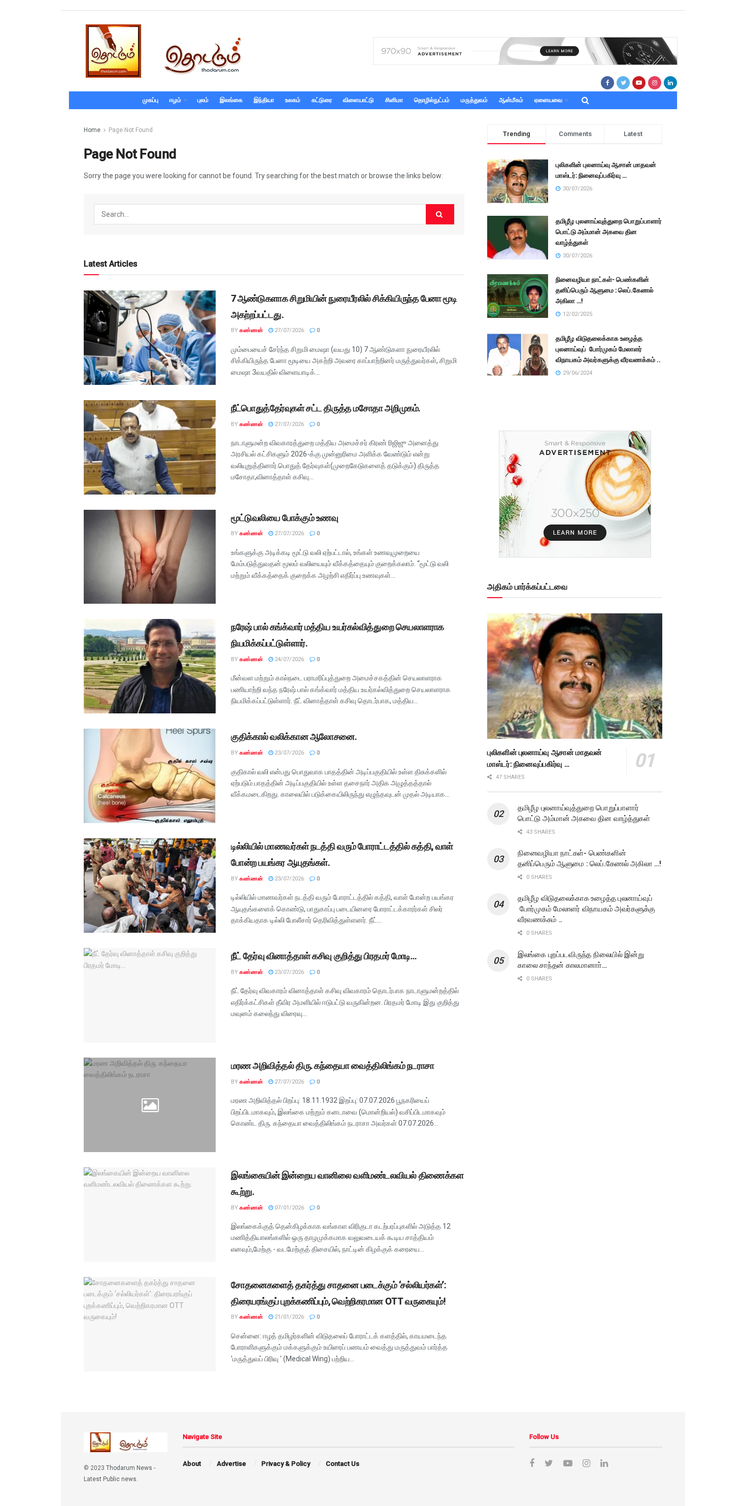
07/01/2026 (288, 1207)
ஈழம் (175, 100)
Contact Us (342, 1463)
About (192, 1463)
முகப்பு (150, 100)
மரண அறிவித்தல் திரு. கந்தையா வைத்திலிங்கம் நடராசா (332, 1065)
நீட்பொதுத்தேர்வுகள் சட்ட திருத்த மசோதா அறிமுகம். (325, 408)
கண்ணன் (251, 330)
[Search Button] (440, 214)
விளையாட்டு (358, 100)
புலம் (203, 100)
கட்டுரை (322, 100)
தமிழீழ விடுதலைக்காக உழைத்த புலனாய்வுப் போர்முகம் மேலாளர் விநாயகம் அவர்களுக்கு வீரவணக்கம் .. (608, 349)
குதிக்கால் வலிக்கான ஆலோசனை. (294, 736)
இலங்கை (231, 100)
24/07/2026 (288, 659)
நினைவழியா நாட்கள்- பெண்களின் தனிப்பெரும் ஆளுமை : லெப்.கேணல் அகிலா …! (605, 290)
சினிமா (394, 100)
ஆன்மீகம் (511, 100)
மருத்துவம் (474, 100)
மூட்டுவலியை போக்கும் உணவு (284, 517)
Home (92, 130)
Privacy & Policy (285, 1463)
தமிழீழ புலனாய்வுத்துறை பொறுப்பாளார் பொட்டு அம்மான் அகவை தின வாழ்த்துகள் (609, 231)
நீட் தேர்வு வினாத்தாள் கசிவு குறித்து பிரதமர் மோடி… (323, 956)
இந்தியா (264, 100)
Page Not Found (131, 130)
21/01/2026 (288, 1317)
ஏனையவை (548, 100)
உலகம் (292, 100)
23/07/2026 (288, 752)
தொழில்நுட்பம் (432, 100)
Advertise (231, 1463)
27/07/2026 (288, 330)
